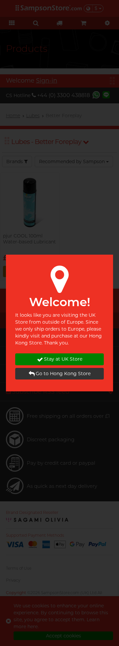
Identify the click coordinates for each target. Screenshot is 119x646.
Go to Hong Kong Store (63, 374)
